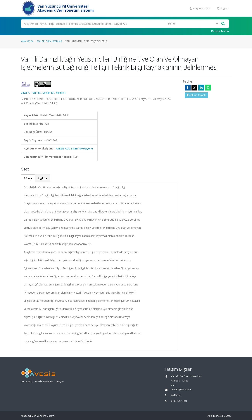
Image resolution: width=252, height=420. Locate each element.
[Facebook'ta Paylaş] (188, 87)
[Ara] (223, 24)
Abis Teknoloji (215, 415)
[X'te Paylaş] (194, 87)
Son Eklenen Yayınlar (49, 41)
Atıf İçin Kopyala (197, 95)
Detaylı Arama (220, 31)
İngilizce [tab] (42, 178)
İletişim (60, 381)
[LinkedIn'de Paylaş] (201, 87)
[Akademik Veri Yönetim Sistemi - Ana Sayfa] (29, 8)
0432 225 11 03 (179, 400)
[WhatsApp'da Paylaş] (208, 87)
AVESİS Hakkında (43, 381)
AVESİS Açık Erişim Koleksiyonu (74, 148)
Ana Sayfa (27, 41)
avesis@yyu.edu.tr (181, 389)
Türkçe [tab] (28, 178)
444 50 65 (176, 395)
